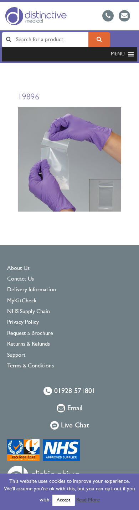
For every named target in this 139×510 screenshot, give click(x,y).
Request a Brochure (30, 333)
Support (16, 355)
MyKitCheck (22, 301)
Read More (88, 500)
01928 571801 (74, 391)
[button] (118, 54)
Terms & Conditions (30, 366)
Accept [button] (64, 500)
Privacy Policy (23, 322)
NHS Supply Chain (28, 312)
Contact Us (20, 279)
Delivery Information (31, 290)
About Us (18, 268)
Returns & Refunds (28, 344)
